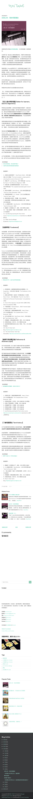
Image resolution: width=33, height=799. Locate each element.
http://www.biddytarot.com (15, 221)
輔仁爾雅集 (8, 625)
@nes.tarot (8, 617)
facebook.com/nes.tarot (8, 615)
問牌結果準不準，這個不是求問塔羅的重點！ (12, 280)
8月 (5, 760)
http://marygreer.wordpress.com (13, 330)
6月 (5, 764)
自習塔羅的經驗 (14, 49)
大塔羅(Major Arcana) (7, 662)
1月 (5, 786)
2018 (4, 744)
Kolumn (14, 625)
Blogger (22, 794)
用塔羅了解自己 (7, 778)
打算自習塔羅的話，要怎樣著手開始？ (11, 164)
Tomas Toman (9, 795)
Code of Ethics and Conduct (8, 631)
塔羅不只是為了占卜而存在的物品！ (10, 456)
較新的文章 (4, 527)
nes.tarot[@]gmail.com (10, 613)
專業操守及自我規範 (6, 629)
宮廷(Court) (5, 664)
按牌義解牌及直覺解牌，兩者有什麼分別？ (11, 386)
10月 (5, 755)
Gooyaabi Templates (24, 797)
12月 (5, 751)
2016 (4, 749)
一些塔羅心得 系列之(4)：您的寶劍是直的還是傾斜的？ (16, 780)
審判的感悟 (6, 775)
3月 (5, 782)
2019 (4, 742)
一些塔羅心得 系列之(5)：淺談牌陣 (12, 773)
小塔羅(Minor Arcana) (7, 660)
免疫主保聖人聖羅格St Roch (15, 714)
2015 (4, 789)
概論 (4, 668)
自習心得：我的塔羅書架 (10, 18)
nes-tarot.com (8, 611)
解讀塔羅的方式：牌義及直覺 (15, 706)
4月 (5, 769)
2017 (4, 746)
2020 (4, 739)
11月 (5, 753)
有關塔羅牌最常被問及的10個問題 (16, 698)
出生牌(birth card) (7, 669)
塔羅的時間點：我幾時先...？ (15, 721)
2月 (5, 784)
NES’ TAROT (12, 794)
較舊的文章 (28, 527)
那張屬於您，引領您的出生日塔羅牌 (17, 690)
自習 (4, 486)
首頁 (16, 527)
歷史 (6, 486)
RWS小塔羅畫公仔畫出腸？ (14, 494)
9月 (5, 757)
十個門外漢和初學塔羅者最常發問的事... (11, 165)
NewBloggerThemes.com (7, 797)
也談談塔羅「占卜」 (13, 513)
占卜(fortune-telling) (7, 666)
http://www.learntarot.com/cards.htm (12, 413)
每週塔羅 (5, 658)
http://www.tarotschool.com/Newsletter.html (20, 333)
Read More (19, 500)
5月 (5, 767)
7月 (5, 762)
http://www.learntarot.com (13, 215)
